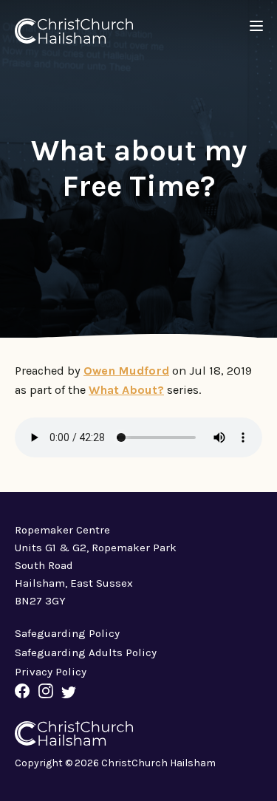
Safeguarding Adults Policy (86, 652)
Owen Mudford (126, 371)
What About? (126, 390)
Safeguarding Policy (67, 633)
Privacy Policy (50, 671)
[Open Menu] (256, 26)
